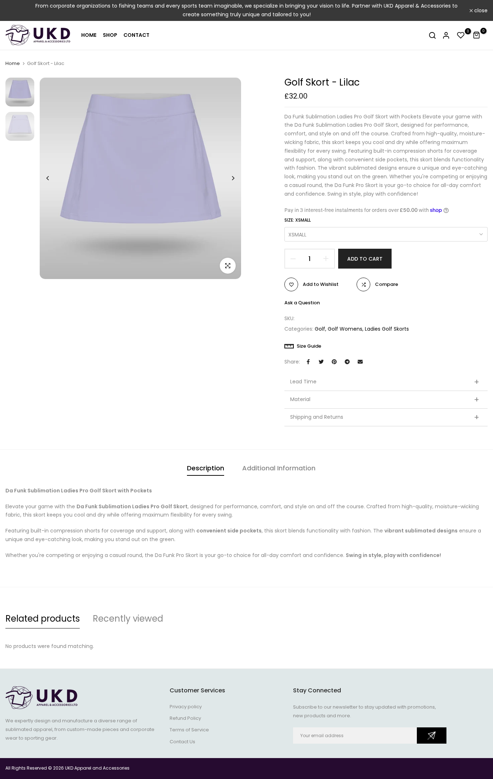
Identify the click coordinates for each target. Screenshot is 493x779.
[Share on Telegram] (347, 362)
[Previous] (53, 178)
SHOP (110, 35)
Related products (42, 618)
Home (12, 63)
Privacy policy (186, 706)
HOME (88, 35)
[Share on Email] (360, 362)
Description (205, 468)
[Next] (227, 178)
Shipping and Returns (384, 417)
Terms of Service (189, 729)
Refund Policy (185, 718)
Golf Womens (345, 328)
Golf (320, 328)
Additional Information (278, 468)
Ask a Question (302, 302)
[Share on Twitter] (321, 362)
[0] (461, 35)
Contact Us (182, 741)
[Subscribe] (431, 735)
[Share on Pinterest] (334, 362)
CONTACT (136, 35)
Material (384, 399)
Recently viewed (128, 618)
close (16, 10)
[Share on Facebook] (308, 362)
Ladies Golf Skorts (387, 328)
